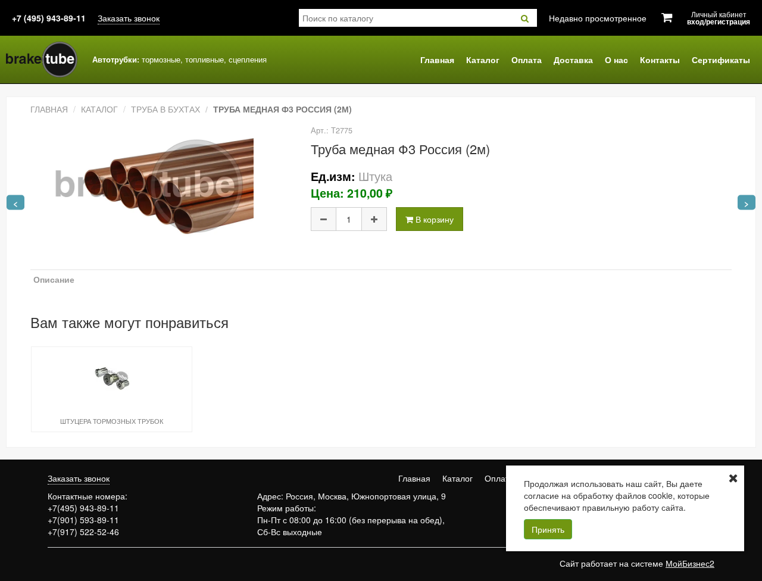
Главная (437, 59)
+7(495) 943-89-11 (83, 508)
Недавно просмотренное (598, 18)
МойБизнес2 (690, 563)
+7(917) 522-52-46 (83, 532)
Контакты (660, 59)
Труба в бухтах (165, 109)
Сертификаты (721, 59)
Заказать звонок (129, 18)
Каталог (482, 59)
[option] (111, 388)
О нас (616, 59)
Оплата (526, 59)
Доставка (573, 59)
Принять (548, 529)
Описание (53, 279)
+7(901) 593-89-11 (83, 520)
